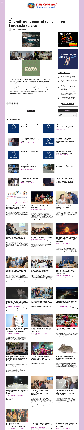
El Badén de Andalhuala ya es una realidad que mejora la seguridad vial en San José (41, 329)
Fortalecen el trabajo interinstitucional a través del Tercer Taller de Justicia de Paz (15, 425)
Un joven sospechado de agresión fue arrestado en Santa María (30, 139)
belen (7, 98)
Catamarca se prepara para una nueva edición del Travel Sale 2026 (41, 424)
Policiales (24, 11)
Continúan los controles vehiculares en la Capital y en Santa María (29, 166)
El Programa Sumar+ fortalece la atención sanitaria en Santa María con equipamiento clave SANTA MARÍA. (16, 359)
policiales (17, 98)
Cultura (51, 11)
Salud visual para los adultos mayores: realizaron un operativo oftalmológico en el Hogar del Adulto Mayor (66, 392)
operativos (11, 98)
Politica (63, 306)
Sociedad (19, 11)
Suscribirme (67, 110)
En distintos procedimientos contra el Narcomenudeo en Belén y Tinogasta (29, 179)
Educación (56, 11)
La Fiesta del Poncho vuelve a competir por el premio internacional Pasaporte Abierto (40, 358)
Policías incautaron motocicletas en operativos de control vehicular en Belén (65, 126)
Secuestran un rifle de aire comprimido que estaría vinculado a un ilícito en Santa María (65, 140)
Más (60, 11)
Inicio (15, 11)
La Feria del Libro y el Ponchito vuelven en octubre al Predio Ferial (41, 301)
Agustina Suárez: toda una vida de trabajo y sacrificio (66, 329)
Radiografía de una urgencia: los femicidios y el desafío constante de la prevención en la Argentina (17, 302)
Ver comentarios (30, 110)
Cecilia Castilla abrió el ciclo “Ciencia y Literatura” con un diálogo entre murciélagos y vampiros (39, 392)
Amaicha (38, 11)
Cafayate (33, 11)
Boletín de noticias (68, 103)
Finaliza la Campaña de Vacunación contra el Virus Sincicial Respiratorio (66, 207)
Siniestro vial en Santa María (29, 151)
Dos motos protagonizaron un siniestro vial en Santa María (65, 165)
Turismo (42, 11)
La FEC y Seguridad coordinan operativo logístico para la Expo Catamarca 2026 (65, 271)
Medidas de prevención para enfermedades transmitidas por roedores (65, 358)
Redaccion (14, 29)
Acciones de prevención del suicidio (42, 237)
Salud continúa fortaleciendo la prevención (40, 206)
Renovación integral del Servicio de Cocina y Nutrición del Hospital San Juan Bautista (66, 425)
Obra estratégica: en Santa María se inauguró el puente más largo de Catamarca (66, 302)
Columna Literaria (66, 11)
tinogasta (22, 98)
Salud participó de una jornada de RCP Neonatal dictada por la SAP (16, 270)
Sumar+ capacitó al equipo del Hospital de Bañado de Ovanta (15, 237)
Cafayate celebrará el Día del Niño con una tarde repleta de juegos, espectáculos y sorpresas (16, 207)
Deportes (47, 11)
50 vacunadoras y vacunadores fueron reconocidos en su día (40, 270)
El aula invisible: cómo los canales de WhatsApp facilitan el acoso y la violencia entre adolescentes (17, 329)
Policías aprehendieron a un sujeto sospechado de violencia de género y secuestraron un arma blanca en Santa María (65, 180)
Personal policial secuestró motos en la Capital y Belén (64, 152)
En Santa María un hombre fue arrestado (30, 125)
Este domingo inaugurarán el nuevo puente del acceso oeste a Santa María (17, 391)
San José (29, 11)
